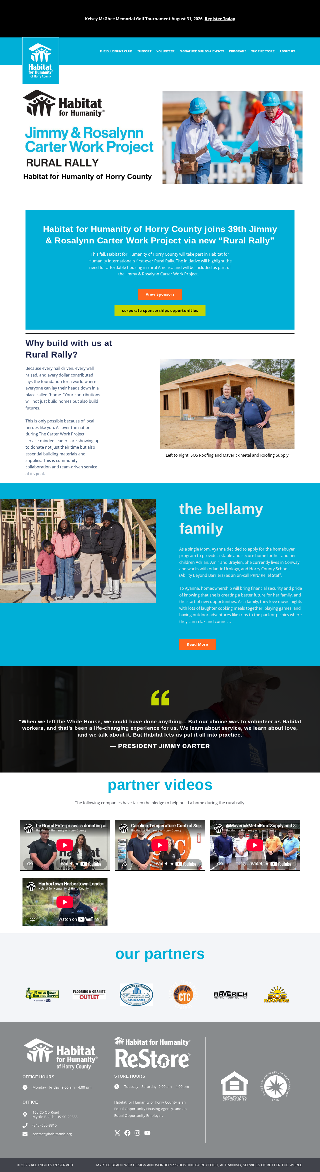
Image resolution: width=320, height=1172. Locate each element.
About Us (287, 51)
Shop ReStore (262, 51)
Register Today (220, 18)
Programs (237, 51)
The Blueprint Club (116, 51)
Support (145, 51)
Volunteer (165, 51)
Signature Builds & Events (202, 51)
